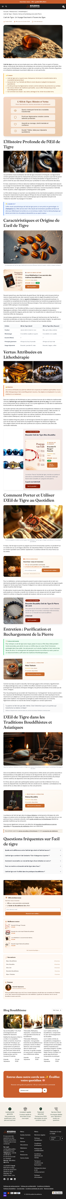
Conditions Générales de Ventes (38, 1156)
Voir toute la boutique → (33, 950)
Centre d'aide (24, 1158)
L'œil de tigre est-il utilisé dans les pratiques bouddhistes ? (33, 871)
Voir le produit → (32, 286)
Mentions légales (48, 1188)
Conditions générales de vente (34, 1188)
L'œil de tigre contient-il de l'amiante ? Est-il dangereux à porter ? (33, 856)
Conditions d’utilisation (43, 1186)
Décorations (24, 1145)
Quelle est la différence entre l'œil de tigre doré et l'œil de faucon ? (33, 850)
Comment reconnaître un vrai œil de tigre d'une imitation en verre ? (33, 861)
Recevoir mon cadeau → (51, 570)
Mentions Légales (39, 1135)
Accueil (5, 11)
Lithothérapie (22, 11)
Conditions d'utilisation (38, 1144)
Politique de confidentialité (38, 1149)
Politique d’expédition (9, 1188)
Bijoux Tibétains (33, 974)
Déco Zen (33, 967)
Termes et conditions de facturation (38, 1163)
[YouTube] (11, 1179)
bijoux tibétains (32, 815)
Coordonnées (20, 1188)
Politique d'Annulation (38, 1176)
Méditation (23, 1148)
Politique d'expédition (38, 1139)
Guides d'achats (25, 1135)
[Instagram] (8, 1179)
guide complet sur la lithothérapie (40, 819)
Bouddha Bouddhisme (35, 1194)
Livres (22, 1151)
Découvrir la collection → (34, 674)
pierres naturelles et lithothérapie (27, 831)
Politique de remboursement (11, 1186)
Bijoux (22, 1138)
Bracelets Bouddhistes (33, 971)
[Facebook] (4, 1179)
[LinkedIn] (15, 1179)
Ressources (13, 11)
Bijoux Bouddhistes (33, 961)
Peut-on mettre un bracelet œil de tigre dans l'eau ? (33, 866)
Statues (22, 1141)
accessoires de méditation (21, 826)
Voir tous (57, 1010)
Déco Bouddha (33, 964)
